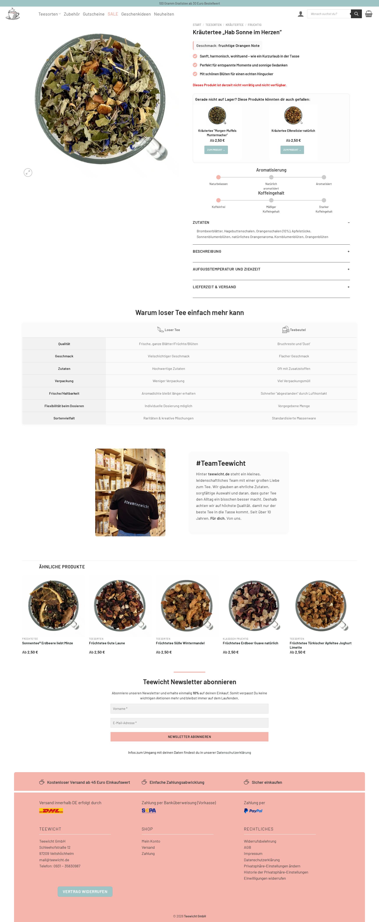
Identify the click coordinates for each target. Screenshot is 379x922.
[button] (300, 14)
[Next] (352, 616)
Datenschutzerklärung (234, 752)
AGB (247, 847)
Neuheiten (164, 13)
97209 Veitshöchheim (56, 853)
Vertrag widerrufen (85, 891)
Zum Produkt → (216, 150)
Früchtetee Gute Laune (107, 643)
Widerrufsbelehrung (260, 841)
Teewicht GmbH (52, 841)
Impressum (253, 853)
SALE (113, 13)
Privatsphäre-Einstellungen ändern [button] (272, 865)
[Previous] (22, 616)
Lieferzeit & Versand (214, 286)
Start (197, 25)
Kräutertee (235, 25)
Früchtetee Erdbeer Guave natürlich (250, 643)
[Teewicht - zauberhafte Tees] (18, 14)
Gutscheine (94, 13)
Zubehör (72, 13)
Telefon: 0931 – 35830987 (59, 865)
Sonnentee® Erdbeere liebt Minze (47, 643)
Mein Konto (151, 841)
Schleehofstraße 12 (54, 847)
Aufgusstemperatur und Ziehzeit (227, 269)
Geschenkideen (136, 13)
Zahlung (148, 853)
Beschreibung (207, 251)
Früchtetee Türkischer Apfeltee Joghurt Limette (321, 645)
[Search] (356, 13)
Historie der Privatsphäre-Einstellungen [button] (276, 872)
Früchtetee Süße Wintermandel (180, 643)
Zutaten (201, 222)
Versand (148, 847)
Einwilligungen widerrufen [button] (265, 878)
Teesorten (48, 13)
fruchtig (254, 25)
